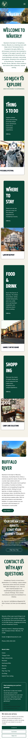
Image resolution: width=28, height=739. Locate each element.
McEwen (4, 660)
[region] (14, 725)
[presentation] (12, 239)
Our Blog (4, 673)
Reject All (14, 735)
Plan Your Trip (6, 671)
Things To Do (6, 655)
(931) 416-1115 (10, 641)
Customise (14, 731)
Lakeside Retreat (8, 255)
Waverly (4, 665)
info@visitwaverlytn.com (13, 637)
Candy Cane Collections (11, 426)
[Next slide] (23, 159)
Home (3, 653)
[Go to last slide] (2, 243)
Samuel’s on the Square (11, 347)
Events (4, 668)
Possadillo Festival (7, 171)
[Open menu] (24, 4)
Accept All (14, 727)
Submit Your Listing (7, 676)
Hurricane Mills (6, 663)
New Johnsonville (7, 658)
